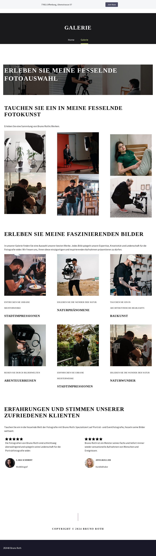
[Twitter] (88, 4)
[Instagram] (93, 4)
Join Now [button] (112, 4)
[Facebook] (84, 4)
